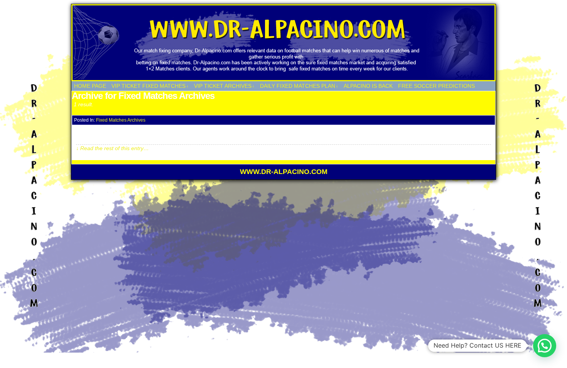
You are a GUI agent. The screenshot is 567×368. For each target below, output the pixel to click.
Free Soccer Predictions (436, 86)
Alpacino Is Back (368, 86)
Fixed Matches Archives (120, 120)
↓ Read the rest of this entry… (112, 148)
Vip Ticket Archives (224, 86)
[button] (544, 345)
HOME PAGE (90, 86)
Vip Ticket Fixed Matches (150, 86)
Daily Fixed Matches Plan (299, 86)
